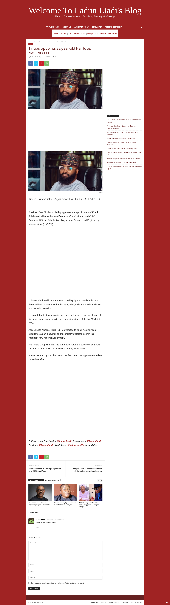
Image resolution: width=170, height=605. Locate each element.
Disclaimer (97, 27)
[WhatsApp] (46, 63)
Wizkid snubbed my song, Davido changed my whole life (122, 133)
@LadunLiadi (64, 441)
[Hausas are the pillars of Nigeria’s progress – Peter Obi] (40, 492)
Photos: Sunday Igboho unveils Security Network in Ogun (65, 504)
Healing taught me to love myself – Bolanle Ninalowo (121, 143)
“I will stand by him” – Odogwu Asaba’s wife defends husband (121, 127)
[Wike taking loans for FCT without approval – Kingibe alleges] (90, 492)
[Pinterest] (41, 63)
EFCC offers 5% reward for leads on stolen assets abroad (124, 121)
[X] (36, 63)
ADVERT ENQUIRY (81, 27)
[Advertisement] (65, 115)
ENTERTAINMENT (77, 33)
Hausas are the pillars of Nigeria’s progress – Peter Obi (39, 504)
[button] (140, 27)
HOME (56, 33)
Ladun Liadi (34, 57)
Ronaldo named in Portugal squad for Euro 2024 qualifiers (44, 469)
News (35, 41)
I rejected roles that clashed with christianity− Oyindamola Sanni (87, 469)
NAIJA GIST (92, 33)
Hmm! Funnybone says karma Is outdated (121, 138)
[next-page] (101, 480)
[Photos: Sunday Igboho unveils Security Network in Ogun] (65, 492)
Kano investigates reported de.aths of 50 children (123, 159)
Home (30, 41)
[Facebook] (30, 63)
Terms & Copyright (113, 27)
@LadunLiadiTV (75, 445)
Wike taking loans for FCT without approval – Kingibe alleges (89, 505)
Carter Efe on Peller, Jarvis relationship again (122, 148)
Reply (38, 527)
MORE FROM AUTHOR (52, 480)
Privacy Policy (52, 27)
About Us (67, 27)
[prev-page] (98, 480)
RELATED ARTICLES (36, 480)
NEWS (64, 33)
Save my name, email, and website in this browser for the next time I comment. (57, 583)
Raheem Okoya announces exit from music (121, 162)
